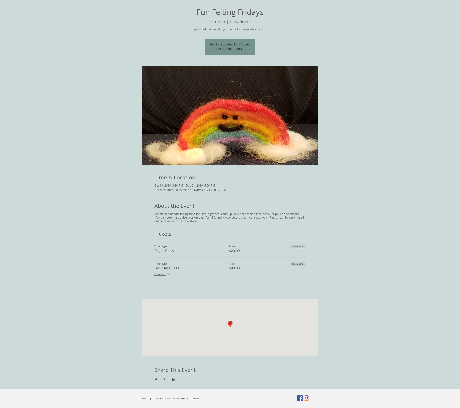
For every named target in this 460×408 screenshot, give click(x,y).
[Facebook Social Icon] (300, 398)
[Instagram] (306, 398)
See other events (230, 49)
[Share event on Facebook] (156, 379)
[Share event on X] (165, 379)
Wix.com (195, 398)
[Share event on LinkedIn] (173, 379)
